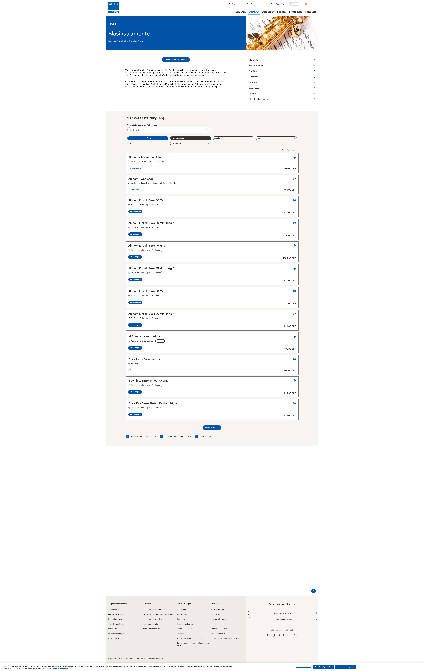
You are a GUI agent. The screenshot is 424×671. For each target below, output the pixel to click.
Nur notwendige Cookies (323, 667)
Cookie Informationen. (60, 668)
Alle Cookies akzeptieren (345, 667)
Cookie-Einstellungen (303, 667)
